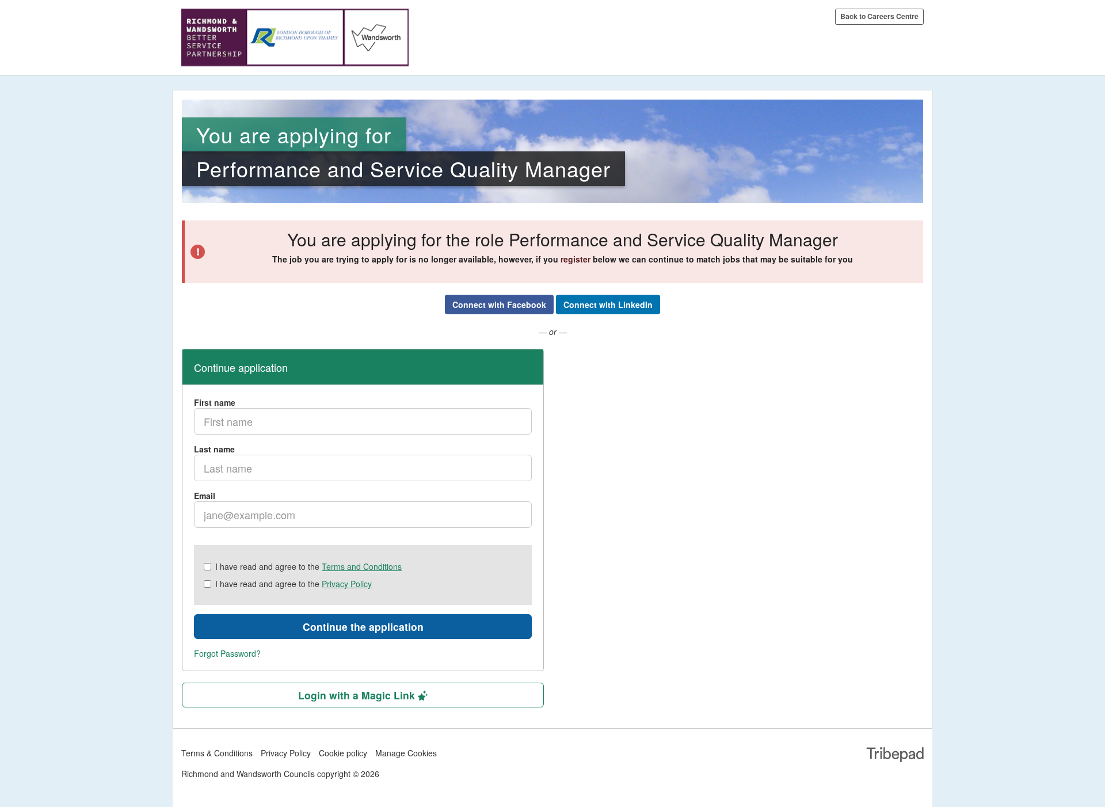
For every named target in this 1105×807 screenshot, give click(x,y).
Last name (214, 449)
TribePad (895, 755)
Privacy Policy (347, 583)
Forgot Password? (227, 653)
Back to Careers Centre (879, 16)
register (575, 259)
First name (214, 402)
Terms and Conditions (362, 566)
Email (204, 495)
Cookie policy (343, 753)
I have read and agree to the (308, 566)
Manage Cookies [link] (406, 753)
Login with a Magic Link (358, 695)
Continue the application (363, 626)
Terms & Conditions (217, 753)
